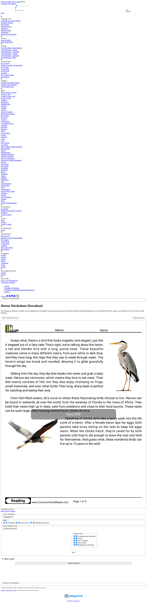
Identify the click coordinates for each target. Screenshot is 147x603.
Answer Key (25, 523)
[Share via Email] (14, 296)
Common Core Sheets (8, 4)
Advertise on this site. (73, 601)
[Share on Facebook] (7, 296)
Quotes (79, 538)
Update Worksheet (73, 563)
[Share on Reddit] (12, 296)
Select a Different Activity (10, 318)
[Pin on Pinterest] (10, 296)
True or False (81, 543)
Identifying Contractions (85, 545)
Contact (14, 590)
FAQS (10, 590)
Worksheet (12, 523)
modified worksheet (42, 523)
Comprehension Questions (86, 536)
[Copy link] (17, 296)
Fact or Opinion (82, 540)
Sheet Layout (9, 559)
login (2, 13)
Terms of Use (4, 590)
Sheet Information (139, 318)
